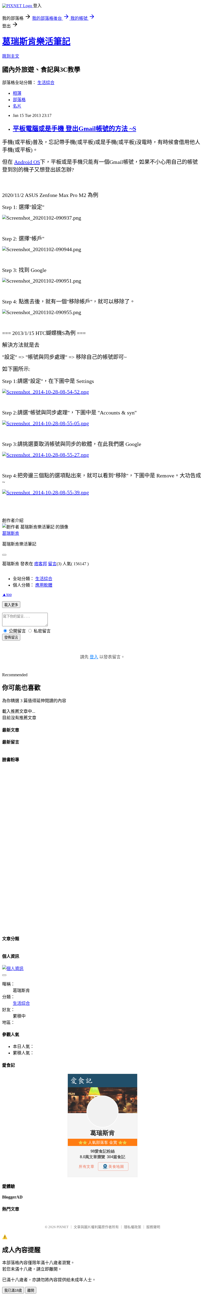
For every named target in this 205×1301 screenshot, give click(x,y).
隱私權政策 (132, 1227)
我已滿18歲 (13, 1290)
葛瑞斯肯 (10, 533)
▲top (7, 594)
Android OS (27, 162)
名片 (17, 106)
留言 (52, 563)
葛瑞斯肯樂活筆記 (36, 41)
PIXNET (63, 1227)
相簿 (17, 93)
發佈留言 (11, 637)
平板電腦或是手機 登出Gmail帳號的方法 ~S (74, 128)
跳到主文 (10, 56)
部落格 (19, 99)
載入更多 (11, 605)
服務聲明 (153, 1227)
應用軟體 (43, 585)
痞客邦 (40, 563)
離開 (30, 1290)
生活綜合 (45, 82)
